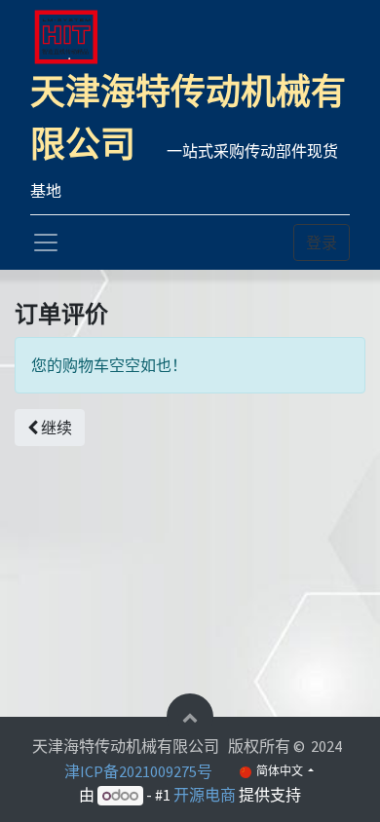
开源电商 (204, 794)
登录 (321, 242)
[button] (50, 427)
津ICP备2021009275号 (138, 771)
